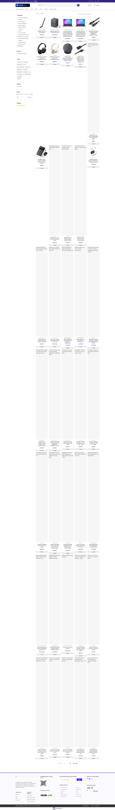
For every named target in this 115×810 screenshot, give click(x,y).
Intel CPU (54, 337)
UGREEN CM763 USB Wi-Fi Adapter (42, 32)
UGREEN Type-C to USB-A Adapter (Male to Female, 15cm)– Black (93, 137)
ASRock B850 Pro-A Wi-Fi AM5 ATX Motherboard (80, 340)
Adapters (93, 133)
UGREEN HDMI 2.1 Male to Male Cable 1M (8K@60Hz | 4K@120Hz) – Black (93, 33)
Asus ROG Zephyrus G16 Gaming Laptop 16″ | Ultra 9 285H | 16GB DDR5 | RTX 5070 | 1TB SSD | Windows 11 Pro (80, 34)
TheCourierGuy (64, 787)
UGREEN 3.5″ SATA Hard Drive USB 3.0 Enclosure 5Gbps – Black (42, 161)
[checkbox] (19, 62)
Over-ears (42, 55)
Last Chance (82, 236)
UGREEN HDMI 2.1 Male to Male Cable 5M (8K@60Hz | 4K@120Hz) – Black (54, 443)
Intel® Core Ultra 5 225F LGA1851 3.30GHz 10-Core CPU (80, 546)
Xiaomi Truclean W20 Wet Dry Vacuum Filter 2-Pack (55, 751)
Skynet (77, 792)
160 (70, 763)
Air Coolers (68, 440)
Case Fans (93, 440)
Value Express (63, 796)
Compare (41, 37)
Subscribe (79, 779)
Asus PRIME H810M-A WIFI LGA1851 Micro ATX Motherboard (93, 546)
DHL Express (78, 789)
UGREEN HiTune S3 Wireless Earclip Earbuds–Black (68, 239)
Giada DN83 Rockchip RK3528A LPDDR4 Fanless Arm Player (55, 648)
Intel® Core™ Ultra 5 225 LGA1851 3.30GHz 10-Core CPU (54, 340)
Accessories (55, 748)
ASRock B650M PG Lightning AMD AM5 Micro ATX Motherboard (67, 341)
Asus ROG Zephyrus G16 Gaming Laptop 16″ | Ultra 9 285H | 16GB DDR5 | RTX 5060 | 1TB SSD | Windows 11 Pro (68, 34)
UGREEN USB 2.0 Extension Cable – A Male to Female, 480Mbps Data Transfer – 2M (80, 59)
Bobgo (62, 792)
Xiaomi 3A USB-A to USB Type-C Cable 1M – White (93, 648)
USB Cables (80, 55)
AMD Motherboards (67, 337)
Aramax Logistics (64, 794)
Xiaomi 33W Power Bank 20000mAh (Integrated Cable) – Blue (93, 751)
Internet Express (64, 789)
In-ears (54, 236)
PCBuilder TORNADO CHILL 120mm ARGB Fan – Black (93, 443)
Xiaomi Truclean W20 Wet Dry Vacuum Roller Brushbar (68, 751)
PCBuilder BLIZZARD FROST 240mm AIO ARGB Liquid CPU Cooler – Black (55, 546)
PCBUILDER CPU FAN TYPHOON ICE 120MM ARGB (67, 443)
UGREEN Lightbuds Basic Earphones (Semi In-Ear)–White (41, 340)
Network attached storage (54, 29)
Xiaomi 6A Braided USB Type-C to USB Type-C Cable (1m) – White (41, 751)
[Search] (78, 5)
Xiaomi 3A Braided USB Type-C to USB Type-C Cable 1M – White (80, 649)
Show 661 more (20, 46)
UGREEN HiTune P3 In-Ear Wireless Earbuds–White (55, 239)
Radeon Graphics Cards (42, 645)
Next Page (75, 763)
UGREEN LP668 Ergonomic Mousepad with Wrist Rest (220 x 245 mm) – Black (67, 58)
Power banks (80, 748)
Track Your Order (91, 1)
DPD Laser (63, 791)
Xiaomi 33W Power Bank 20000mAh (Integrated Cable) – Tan (80, 751)
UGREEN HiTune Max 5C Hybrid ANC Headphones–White (55, 58)
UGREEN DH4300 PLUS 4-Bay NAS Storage (54, 32)
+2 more (18, 78)
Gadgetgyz (19, 782)
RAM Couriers (78, 794)
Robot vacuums (69, 645)
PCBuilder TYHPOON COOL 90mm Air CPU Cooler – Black (80, 443)
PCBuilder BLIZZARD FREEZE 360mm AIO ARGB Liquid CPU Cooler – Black (67, 546)
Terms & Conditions (95, 805)
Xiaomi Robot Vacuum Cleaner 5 (68, 648)
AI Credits (93, 337)
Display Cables (93, 29)
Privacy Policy (86, 805)
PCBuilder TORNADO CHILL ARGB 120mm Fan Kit (41, 546)
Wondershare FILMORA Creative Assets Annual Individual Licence (42, 443)
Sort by (37, 13)
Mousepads (68, 55)
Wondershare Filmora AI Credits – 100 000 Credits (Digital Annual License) (93, 341)
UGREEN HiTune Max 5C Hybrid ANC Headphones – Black (42, 58)
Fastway (77, 787)
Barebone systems (55, 645)
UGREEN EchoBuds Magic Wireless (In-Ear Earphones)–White (93, 161)
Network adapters (42, 29)
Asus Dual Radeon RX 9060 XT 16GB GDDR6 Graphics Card (41, 648)
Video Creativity (41, 440)
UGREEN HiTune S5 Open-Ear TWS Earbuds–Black (80, 239)
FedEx (77, 791)
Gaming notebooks (68, 29)
